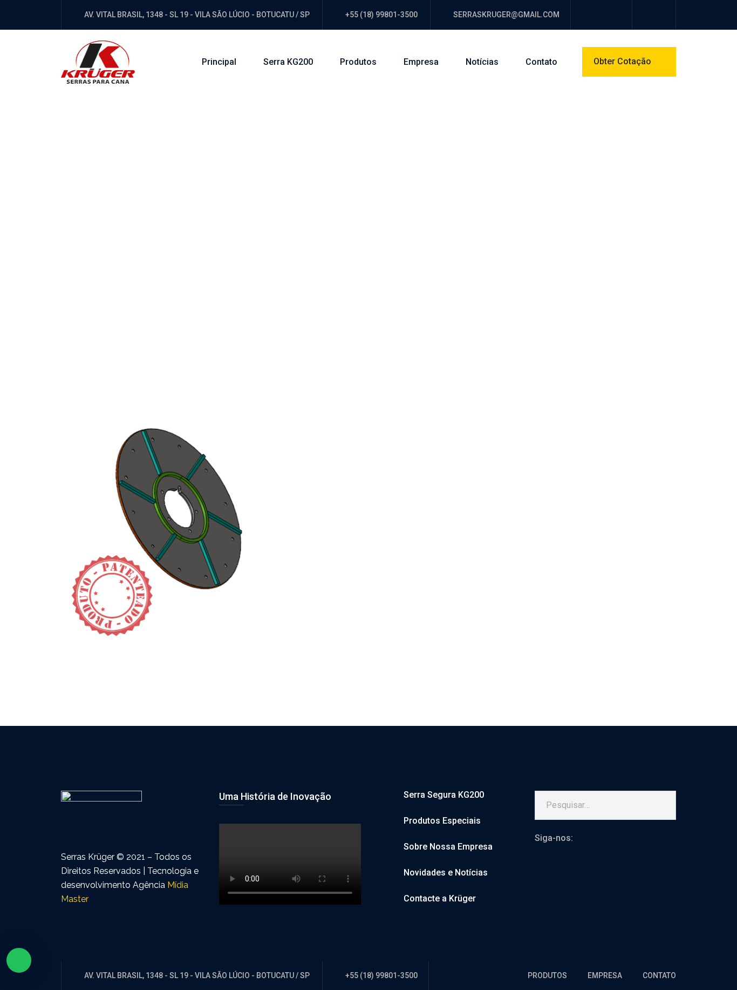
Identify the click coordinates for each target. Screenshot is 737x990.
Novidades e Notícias (446, 872)
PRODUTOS (547, 975)
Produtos (358, 62)
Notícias (482, 62)
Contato (541, 62)
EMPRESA (605, 975)
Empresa (421, 62)
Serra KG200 (288, 62)
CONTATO (659, 975)
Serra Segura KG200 (444, 795)
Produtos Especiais (442, 821)
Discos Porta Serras (110, 473)
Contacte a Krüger (440, 898)
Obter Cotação (623, 61)
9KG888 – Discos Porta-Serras (139, 500)
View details (102, 602)
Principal (219, 62)
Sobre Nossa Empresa (448, 846)
